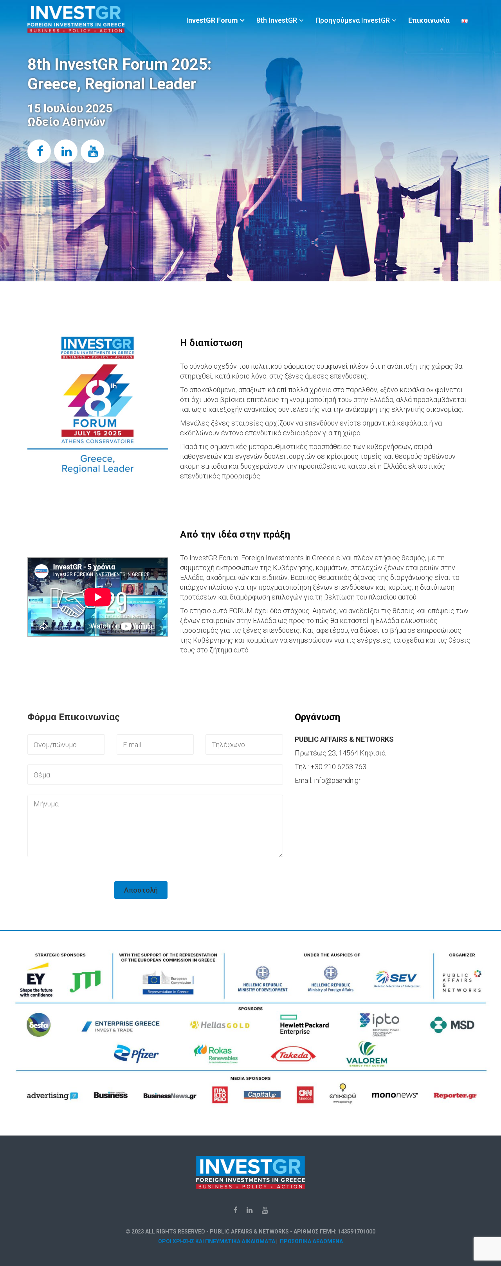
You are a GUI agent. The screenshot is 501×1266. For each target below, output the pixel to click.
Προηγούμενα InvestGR (352, 20)
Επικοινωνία (429, 20)
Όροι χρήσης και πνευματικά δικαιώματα (216, 1241)
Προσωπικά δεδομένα (311, 1241)
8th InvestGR (276, 20)
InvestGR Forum (212, 20)
